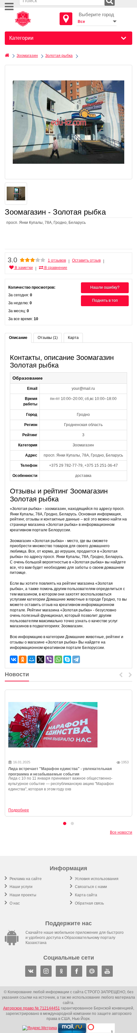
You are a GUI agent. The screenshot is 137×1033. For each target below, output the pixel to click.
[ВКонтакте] (14, 659)
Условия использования (96, 879)
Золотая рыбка (59, 55)
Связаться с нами (90, 887)
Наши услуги (20, 887)
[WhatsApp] (58, 659)
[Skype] (67, 659)
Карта (73, 337)
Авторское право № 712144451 (31, 1008)
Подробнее (18, 810)
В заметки (23, 267)
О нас (14, 903)
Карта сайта (85, 895)
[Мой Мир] (31, 659)
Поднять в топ (105, 300)
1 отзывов (57, 260)
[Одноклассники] (22, 659)
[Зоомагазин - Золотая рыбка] (68, 122)
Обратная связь (89, 903)
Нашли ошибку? (104, 287)
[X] (40, 659)
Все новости (121, 832)
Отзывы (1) (48, 337)
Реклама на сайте (25, 879)
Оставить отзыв (86, 260)
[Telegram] (76, 659)
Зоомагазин (27, 55)
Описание (18, 337)
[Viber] (49, 659)
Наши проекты (22, 895)
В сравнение (55, 267)
